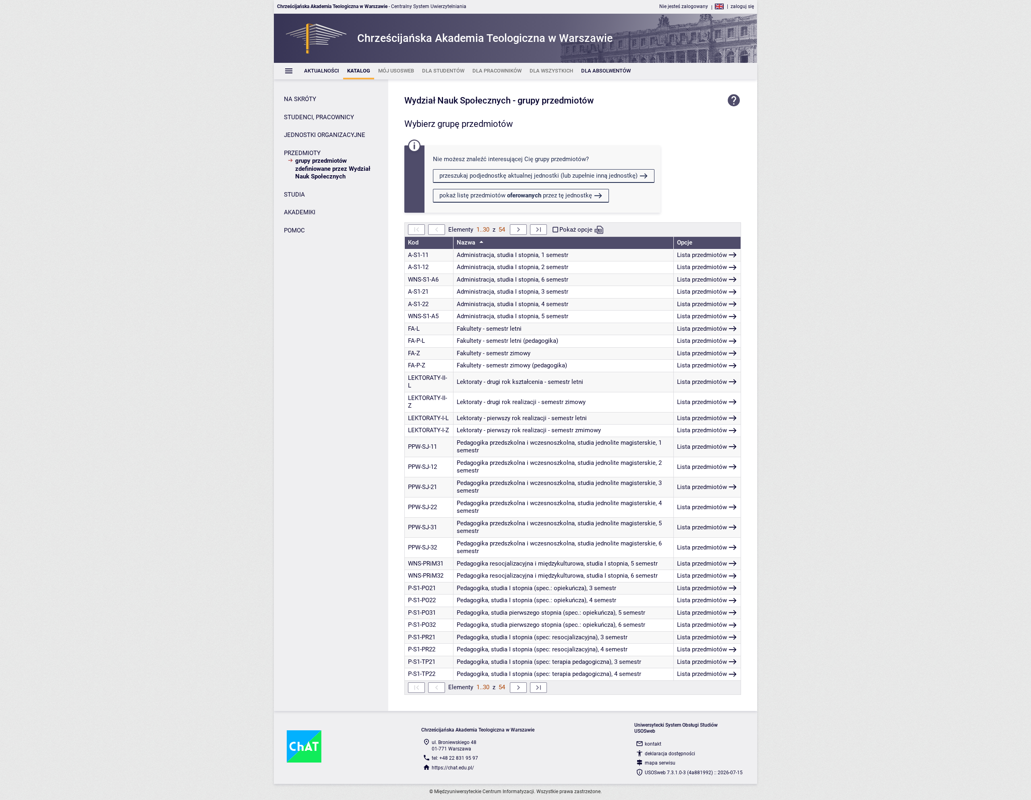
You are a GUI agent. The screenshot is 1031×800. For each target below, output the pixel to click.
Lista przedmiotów (702, 255)
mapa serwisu (660, 763)
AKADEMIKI (299, 212)
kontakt (653, 744)
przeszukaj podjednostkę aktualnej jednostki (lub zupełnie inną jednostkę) (538, 175)
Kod (413, 242)
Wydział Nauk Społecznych (457, 100)
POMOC (294, 230)
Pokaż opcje (575, 229)
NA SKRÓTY (300, 99)
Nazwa (467, 242)
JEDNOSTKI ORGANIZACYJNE (324, 135)
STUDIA (294, 194)
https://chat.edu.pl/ (453, 768)
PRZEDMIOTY (302, 153)
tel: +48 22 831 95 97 (455, 758)
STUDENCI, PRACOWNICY (319, 117)
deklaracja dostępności (670, 753)
